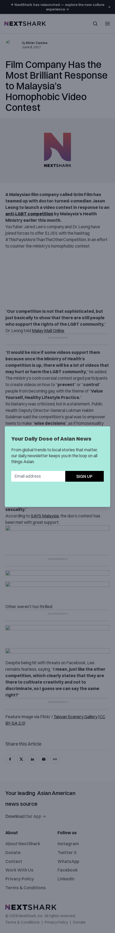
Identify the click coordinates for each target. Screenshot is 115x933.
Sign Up (84, 476)
